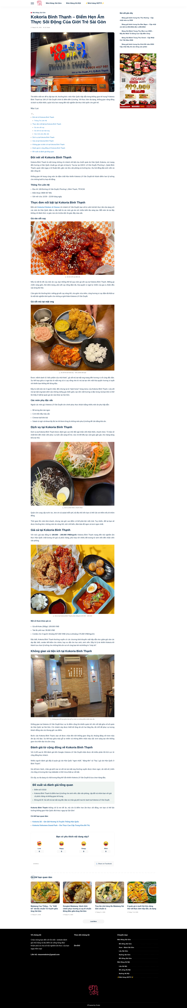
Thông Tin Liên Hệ (40, 120)
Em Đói (77, 945)
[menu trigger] (33, 3)
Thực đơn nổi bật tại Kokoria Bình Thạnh (46, 124)
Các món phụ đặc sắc (41, 134)
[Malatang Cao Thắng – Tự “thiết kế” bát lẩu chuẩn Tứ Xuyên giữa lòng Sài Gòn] (45, 892)
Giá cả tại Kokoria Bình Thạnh (43, 141)
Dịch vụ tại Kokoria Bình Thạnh (43, 137)
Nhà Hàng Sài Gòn (39, 12)
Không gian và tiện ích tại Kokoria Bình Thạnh (48, 144)
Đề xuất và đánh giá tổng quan (43, 151)
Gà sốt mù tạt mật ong (42, 131)
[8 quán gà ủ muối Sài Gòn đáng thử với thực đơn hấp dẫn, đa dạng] (141, 892)
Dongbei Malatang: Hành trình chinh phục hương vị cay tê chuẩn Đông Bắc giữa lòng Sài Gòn (77, 908)
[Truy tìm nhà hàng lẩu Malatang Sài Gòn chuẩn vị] (109, 892)
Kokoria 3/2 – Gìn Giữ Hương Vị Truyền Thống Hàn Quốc (55, 822)
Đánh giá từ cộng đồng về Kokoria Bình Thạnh (48, 148)
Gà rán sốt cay (39, 127)
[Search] (155, 3)
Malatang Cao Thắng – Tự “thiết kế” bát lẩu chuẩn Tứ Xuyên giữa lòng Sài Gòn (44, 908)
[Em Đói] (39, 3)
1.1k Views (47, 27)
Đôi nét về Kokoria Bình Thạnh (43, 117)
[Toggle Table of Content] (32, 114)
